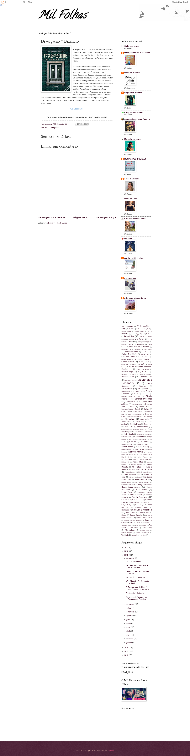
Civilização (141, 364)
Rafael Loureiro (137, 500)
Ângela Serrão (139, 331)
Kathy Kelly (132, 439)
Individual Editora (135, 416)
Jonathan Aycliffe (138, 429)
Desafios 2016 (130, 380)
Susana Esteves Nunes (144, 517)
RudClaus (125, 510)
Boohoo (146, 347)
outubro (129, 608)
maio (128, 627)
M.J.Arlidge (125, 459)
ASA (131, 341)
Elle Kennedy (142, 401)
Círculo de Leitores (127, 364)
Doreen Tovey (138, 391)
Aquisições (129, 336)
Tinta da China (126, 525)
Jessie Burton (129, 426)
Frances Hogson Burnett (130, 409)
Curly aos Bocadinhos (133, 112)
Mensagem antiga (106, 217)
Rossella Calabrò (141, 507)
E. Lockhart (136, 394)
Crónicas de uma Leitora (134, 219)
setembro (130, 612)
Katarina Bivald (126, 436)
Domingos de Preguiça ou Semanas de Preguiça (136, 598)
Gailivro (146, 409)
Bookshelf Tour (126, 349)
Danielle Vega (127, 372)
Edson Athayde (130, 401)
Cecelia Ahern (126, 359)
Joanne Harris (142, 427)
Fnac (147, 406)
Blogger (111, 750)
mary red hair (130, 278)
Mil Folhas (62, 15)
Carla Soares (145, 352)
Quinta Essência (139, 497)
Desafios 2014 (127, 377)
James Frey (140, 421)
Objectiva (131, 477)
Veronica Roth (144, 530)
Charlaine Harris (142, 359)
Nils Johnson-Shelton (145, 472)
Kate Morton (139, 436)
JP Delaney (138, 431)
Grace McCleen (139, 411)
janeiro (129, 643)
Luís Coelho (143, 454)
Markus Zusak (145, 459)
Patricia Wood (126, 482)
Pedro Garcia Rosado (142, 482)
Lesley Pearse (127, 447)
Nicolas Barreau (130, 472)
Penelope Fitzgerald (128, 484)
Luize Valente (143, 457)
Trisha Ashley (147, 527)
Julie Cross (148, 431)
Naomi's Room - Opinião (135, 577)
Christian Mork (144, 362)
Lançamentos (126, 444)
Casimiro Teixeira (144, 357)
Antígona (149, 334)
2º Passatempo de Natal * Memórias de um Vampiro (137, 588)
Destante (128, 238)
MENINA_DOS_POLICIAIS (135, 159)
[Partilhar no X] (82, 124)
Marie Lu (135, 459)
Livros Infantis (136, 452)
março (129, 635)
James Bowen (126, 421)
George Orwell (126, 411)
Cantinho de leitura (131, 352)
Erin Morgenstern (137, 404)
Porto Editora (141, 490)
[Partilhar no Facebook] (84, 124)
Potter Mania (126, 492)
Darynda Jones (143, 372)
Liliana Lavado (126, 449)
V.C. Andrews (130, 530)
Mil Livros (132, 469)
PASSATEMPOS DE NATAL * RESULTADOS (138, 566)
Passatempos (141, 479)
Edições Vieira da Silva (130, 396)
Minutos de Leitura (144, 469)
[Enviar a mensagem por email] (76, 124)
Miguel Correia (136, 464)
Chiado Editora (127, 362)
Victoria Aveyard (126, 532)
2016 (126, 551)
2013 (126, 651)
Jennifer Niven (135, 424)
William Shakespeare (142, 532)
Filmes (141, 406)
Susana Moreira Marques (132, 520)
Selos (123, 515)
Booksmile (137, 349)
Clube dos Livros (131, 46)
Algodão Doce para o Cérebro (137, 119)
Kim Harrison (145, 442)
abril (128, 631)
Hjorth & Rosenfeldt (134, 414)
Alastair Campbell (144, 329)
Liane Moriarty (143, 447)
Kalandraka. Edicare (143, 434)
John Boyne (125, 429)
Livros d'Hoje (140, 449)
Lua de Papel (131, 454)
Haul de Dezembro (133, 561)
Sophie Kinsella (136, 515)
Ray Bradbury (134, 502)
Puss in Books (136, 494)
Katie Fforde (142, 439)
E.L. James (146, 394)
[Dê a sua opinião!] (79, 124)
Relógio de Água (126, 505)
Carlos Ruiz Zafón (129, 354)
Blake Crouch (134, 347)
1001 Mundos (127, 326)
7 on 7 (131, 329)
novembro (130, 604)
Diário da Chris (130, 199)
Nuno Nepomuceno (132, 474)
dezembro (130, 558)
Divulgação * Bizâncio (135, 593)
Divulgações (143, 389)
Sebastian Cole (144, 512)
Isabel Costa (148, 416)
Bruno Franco (147, 349)
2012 (126, 655)
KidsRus (132, 442)
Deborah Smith (145, 374)
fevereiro (130, 639)
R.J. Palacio (125, 500)
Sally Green (130, 512)
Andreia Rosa (126, 331)
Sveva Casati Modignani (139, 522)
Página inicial (80, 217)
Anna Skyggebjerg (137, 334)
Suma (130, 517)
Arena (142, 336)
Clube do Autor (143, 369)
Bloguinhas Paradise (133, 93)
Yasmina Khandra (138, 535)
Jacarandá (144, 419)
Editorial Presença (143, 399)
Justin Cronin (129, 434)
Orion (139, 477)
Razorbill (145, 502)
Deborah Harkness (128, 374)
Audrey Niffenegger (143, 341)
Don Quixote (126, 391)
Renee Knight (139, 505)
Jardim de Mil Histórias (134, 258)
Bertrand (140, 344)
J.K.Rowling (129, 419)
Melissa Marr (138, 462)
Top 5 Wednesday (140, 525)
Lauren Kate (142, 444)
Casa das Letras (128, 357)
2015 (126, 555)
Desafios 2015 (146, 377)
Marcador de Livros (132, 139)
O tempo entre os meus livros (137, 53)
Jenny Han (148, 424)
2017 (126, 547)
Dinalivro (142, 386)
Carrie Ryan (145, 354)
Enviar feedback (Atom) (57, 223)
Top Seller (134, 527)
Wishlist (124, 535)
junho (128, 623)
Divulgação (54, 128)
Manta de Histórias (132, 73)
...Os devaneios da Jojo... (135, 298)
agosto (129, 616)
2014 (126, 647)
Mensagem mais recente (51, 217)
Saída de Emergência (142, 510)
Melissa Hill (125, 462)
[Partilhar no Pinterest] (87, 124)
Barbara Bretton (127, 344)
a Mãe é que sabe (131, 179)
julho (128, 619)
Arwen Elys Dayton (136, 339)
